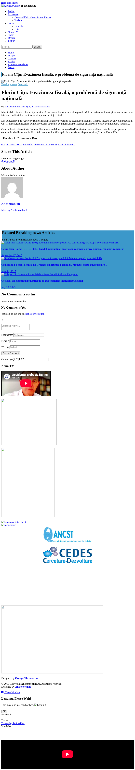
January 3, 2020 (28, 106)
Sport (11, 35)
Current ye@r (9, 359)
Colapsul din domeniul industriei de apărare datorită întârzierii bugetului (42, 280)
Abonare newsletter (18, 64)
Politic (11, 11)
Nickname (7, 334)
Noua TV (13, 32)
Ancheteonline (12, 106)
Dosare (11, 38)
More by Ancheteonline (13, 210)
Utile (17, 29)
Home (11, 52)
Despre (11, 55)
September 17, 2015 (11, 255)
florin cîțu (28, 144)
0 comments (44, 106)
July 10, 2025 (8, 287)
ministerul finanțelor (44, 144)
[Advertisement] (61, 219)
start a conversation (34, 313)
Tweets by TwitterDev (13, 723)
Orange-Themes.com (26, 678)
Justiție (11, 40)
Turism (18, 20)
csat (3, 144)
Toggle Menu (11, 2)
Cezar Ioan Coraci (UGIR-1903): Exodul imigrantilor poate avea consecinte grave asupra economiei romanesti (62, 249)
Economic (23, 84)
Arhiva (11, 61)
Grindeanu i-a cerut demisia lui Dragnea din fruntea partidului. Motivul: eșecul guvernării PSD (54, 264)
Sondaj (11, 67)
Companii (32, 17)
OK (4, 711)
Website (5, 347)
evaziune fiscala (14, 144)
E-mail (5, 341)
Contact (12, 58)
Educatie (19, 26)
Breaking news (9, 84)
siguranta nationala (65, 144)
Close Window (12, 692)
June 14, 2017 (8, 271)
